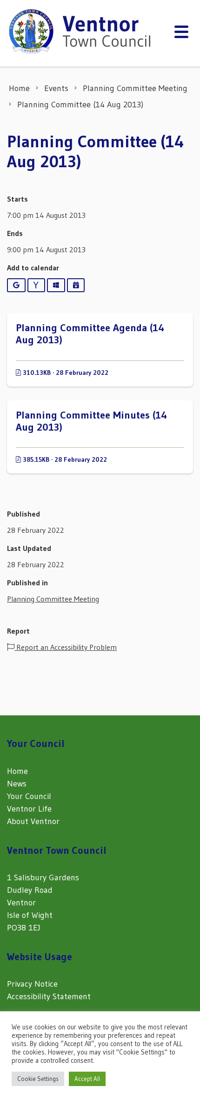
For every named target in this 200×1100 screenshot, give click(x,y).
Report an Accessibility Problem (65, 647)
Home (17, 771)
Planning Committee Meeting (53, 598)
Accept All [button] (87, 1078)
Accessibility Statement (49, 996)
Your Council (29, 796)
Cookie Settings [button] (38, 1078)
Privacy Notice (32, 984)
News (17, 784)
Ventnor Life (29, 809)
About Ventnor (33, 821)
